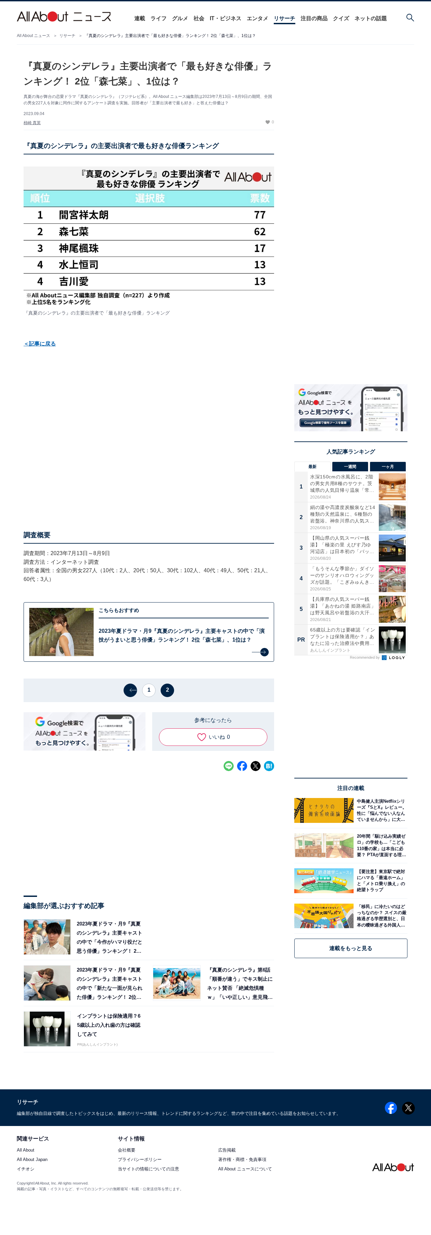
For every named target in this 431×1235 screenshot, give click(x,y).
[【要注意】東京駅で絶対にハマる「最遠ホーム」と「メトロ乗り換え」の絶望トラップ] (380, 880)
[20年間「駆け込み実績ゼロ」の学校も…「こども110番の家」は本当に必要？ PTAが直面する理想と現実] (380, 845)
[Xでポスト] (256, 766)
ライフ (159, 18)
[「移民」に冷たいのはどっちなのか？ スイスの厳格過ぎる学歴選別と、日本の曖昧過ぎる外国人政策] (380, 916)
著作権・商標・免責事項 (242, 1160)
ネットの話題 (371, 18)
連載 (139, 18)
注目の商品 (314, 18)
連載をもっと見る (350, 948)
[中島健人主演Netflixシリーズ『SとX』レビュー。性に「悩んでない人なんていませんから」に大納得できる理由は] (380, 810)
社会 (199, 18)
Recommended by (365, 657)
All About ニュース (33, 35)
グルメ (180, 18)
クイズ (341, 18)
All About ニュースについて (245, 1169)
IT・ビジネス (225, 18)
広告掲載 (227, 1150)
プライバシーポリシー (140, 1160)
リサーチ (284, 18)
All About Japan (32, 1160)
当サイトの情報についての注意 (148, 1169)
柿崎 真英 (32, 122)
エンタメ (257, 18)
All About (25, 1150)
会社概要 (126, 1150)
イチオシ (25, 1169)
